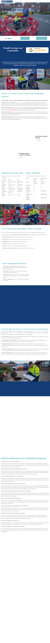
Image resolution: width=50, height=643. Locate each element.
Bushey (37, 331)
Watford (35, 331)
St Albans (43, 331)
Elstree (15, 332)
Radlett (40, 331)
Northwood (23, 332)
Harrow (17, 332)
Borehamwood (11, 332)
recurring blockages (20, 102)
